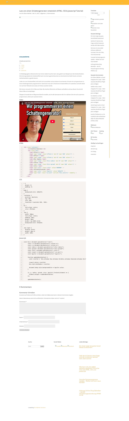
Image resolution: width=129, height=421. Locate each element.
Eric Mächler (94, 96)
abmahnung (94, 149)
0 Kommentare (51, 13)
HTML (23, 67)
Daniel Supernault (95, 105)
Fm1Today (93, 151)
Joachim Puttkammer (96, 114)
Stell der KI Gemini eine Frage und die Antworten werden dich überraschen (97, 43)
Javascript (24, 70)
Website (21, 326)
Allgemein (43, 13)
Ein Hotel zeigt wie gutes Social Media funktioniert (90, 346)
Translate (102, 15)
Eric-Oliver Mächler (26, 13)
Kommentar (23, 301)
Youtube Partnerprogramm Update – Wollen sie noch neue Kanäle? (98, 59)
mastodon (93, 154)
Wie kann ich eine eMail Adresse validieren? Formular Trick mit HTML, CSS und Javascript (89, 369)
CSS (22, 68)
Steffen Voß (94, 86)
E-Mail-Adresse (23, 322)
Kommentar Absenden (24, 330)
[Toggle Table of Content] (20, 63)
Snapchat (93, 146)
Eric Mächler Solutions (39, 407)
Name (21, 317)
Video (23, 65)
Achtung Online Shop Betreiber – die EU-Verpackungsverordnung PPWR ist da (90, 393)
